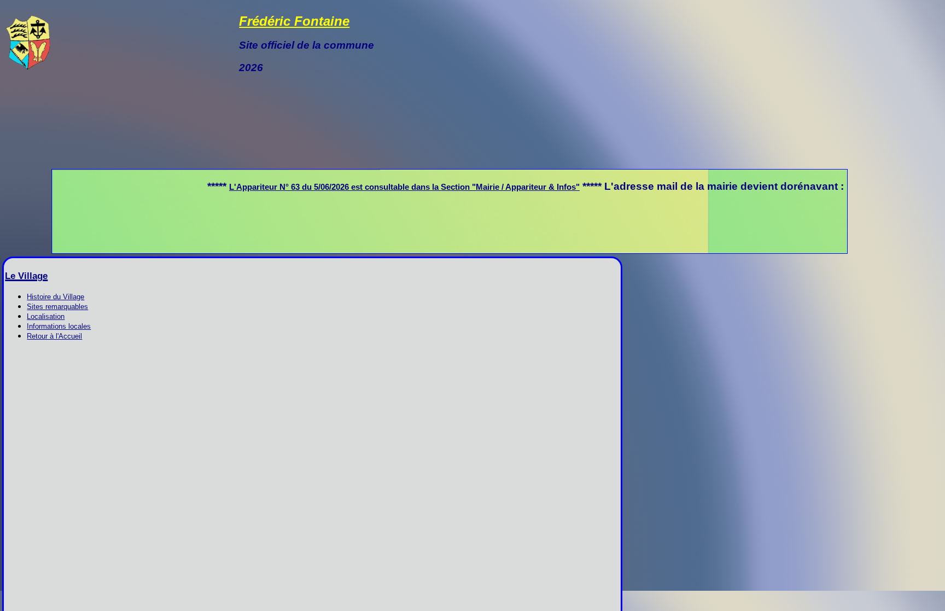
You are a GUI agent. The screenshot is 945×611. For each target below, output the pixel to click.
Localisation (46, 316)
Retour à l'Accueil (54, 336)
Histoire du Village (55, 297)
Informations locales (59, 326)
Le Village (26, 276)
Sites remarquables (57, 306)
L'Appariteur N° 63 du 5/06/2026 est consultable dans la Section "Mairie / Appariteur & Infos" (365, 186)
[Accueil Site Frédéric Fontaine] (27, 67)
